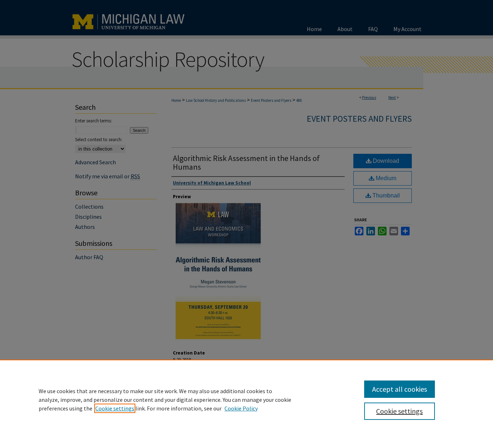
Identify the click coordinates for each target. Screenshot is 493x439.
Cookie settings (114, 408)
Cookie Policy (241, 408)
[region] (246, 399)
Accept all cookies (399, 389)
